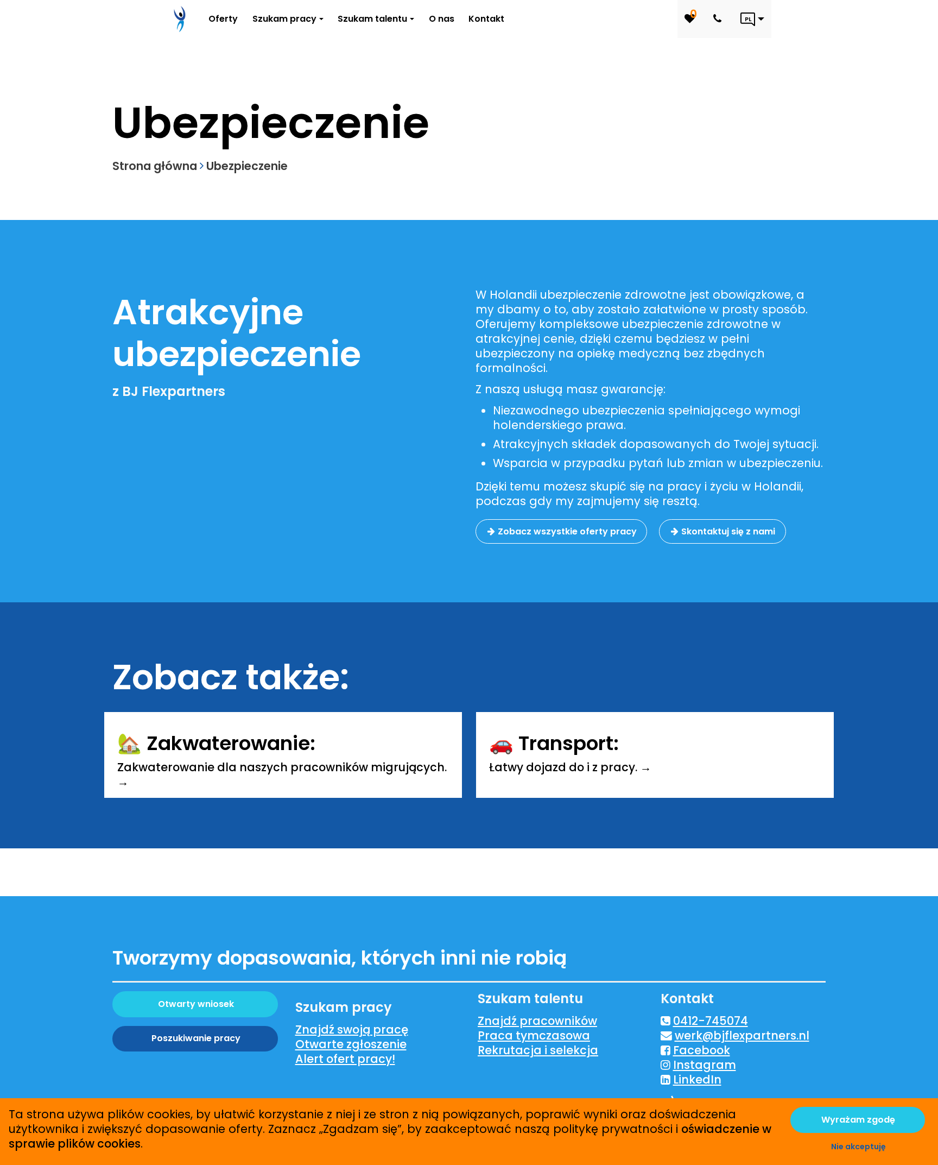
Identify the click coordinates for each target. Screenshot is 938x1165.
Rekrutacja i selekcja (538, 1050)
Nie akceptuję (858, 1146)
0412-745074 (710, 1021)
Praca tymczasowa (534, 1035)
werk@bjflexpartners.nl (742, 1035)
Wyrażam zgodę (858, 1119)
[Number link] (719, 19)
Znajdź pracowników (537, 1021)
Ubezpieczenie (247, 166)
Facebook (701, 1050)
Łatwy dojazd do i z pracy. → (570, 767)
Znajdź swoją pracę (351, 1029)
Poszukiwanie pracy (195, 1038)
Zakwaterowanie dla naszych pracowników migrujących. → (282, 774)
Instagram (704, 1065)
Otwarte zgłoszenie (351, 1044)
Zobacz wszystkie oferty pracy (567, 531)
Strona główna (154, 166)
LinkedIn (697, 1079)
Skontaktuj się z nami (728, 531)
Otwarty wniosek (196, 1004)
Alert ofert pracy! (345, 1059)
